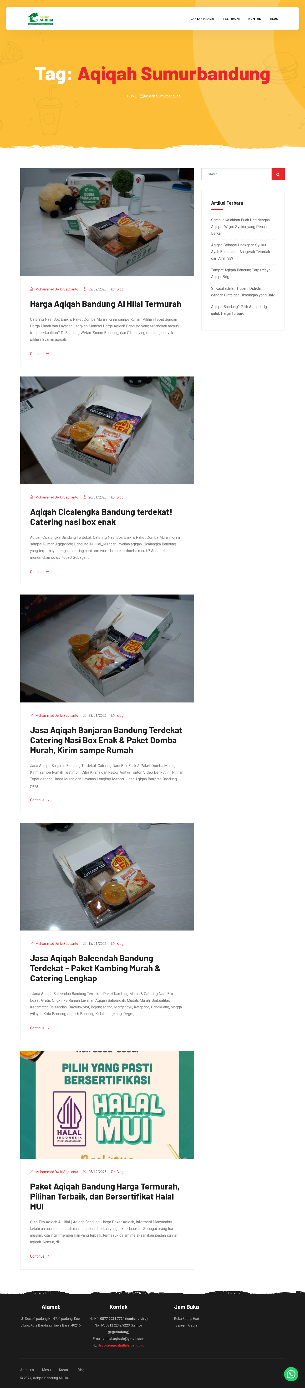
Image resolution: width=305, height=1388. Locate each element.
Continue (38, 353)
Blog (274, 18)
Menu (46, 1370)
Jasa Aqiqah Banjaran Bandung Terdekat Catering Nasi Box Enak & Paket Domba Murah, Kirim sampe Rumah (106, 740)
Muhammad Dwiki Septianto (57, 289)
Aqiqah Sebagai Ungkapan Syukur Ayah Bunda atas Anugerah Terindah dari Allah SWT (240, 252)
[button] (291, 1374)
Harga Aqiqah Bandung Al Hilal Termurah (106, 303)
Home (132, 96)
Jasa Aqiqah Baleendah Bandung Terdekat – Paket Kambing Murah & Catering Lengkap (95, 968)
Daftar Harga (202, 18)
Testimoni (231, 18)
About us (27, 1370)
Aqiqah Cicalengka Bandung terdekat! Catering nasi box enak (101, 516)
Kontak (254, 18)
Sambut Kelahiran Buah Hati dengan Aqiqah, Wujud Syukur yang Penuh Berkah (240, 227)
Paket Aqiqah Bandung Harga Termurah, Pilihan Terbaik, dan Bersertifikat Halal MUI (105, 1196)
